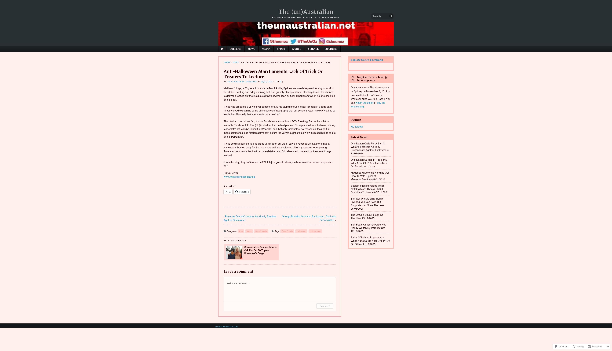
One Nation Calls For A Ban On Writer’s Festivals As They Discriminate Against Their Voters (370, 147)
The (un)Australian (306, 11)
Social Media (261, 231)
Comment (325, 306)
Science (313, 48)
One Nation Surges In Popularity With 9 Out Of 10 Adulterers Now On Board (369, 163)
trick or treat (315, 231)
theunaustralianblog (242, 81)
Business (331, 48)
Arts (236, 62)
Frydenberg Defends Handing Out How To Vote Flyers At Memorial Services (370, 176)
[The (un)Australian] (306, 34)
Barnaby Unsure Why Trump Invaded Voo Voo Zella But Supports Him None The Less (367, 202)
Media (266, 48)
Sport (281, 48)
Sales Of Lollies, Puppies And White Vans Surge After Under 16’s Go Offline (370, 241)
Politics (235, 48)
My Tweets (357, 126)
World (296, 48)
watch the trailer (364, 102)
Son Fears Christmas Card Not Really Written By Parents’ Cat (368, 226)
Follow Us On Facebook (367, 59)
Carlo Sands (287, 231)
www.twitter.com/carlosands (239, 177)
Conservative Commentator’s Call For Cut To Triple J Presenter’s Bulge (260, 250)
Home (227, 62)
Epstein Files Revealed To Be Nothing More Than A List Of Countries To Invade (368, 189)
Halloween (301, 231)
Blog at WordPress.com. (226, 327)
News (251, 48)
